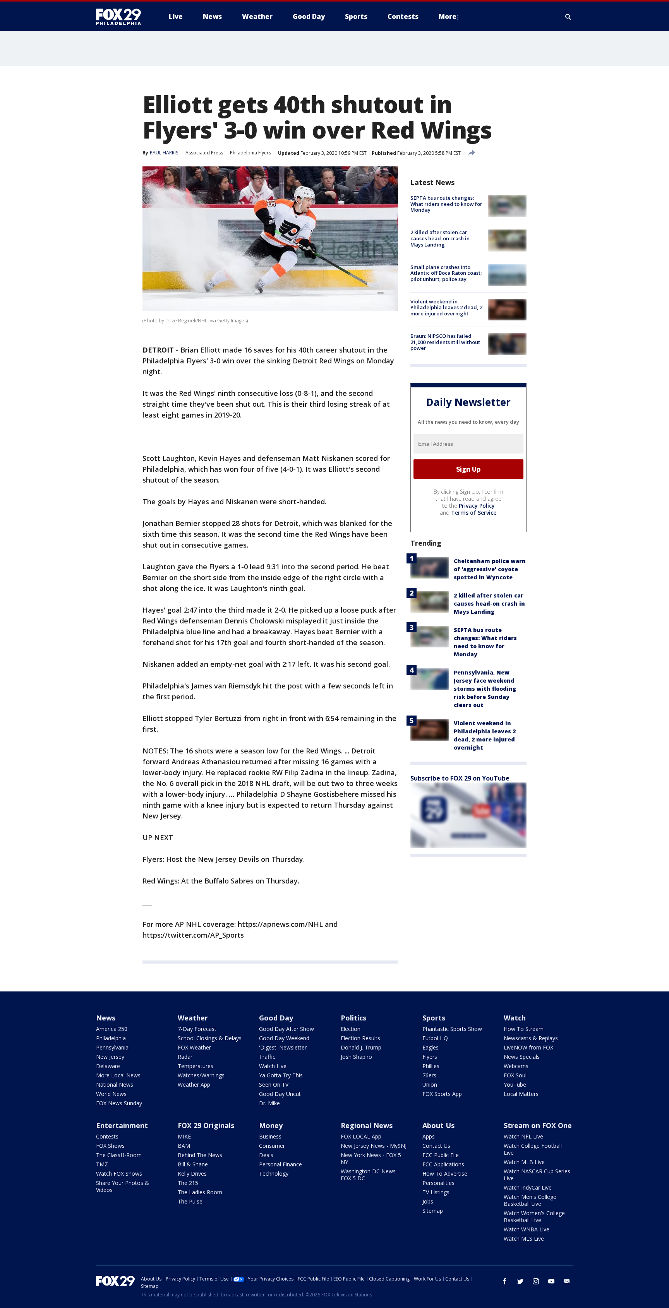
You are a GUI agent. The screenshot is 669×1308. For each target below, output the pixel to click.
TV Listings (435, 1192)
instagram (536, 1281)
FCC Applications (443, 1164)
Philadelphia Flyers (250, 152)
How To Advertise (444, 1173)
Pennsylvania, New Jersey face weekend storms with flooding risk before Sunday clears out (485, 689)
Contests (107, 1136)
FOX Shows (110, 1145)
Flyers (429, 1056)
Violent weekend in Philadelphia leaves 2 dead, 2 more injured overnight (446, 307)
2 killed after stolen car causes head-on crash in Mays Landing (440, 238)
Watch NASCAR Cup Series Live (537, 1175)
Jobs (427, 1201)
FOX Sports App (442, 1093)
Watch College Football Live (533, 1149)
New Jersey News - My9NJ (374, 1145)
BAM (184, 1145)
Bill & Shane (193, 1164)
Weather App (194, 1084)
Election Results (360, 1038)
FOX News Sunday (119, 1103)
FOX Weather (194, 1047)
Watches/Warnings (201, 1075)
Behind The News (200, 1155)
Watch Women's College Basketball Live (534, 1216)
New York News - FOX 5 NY (371, 1158)
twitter (520, 1281)
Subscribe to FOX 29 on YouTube (459, 778)
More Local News (118, 1075)
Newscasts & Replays (531, 1038)
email (567, 1281)
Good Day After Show (286, 1028)
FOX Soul (515, 1075)
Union (429, 1084)
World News (111, 1093)
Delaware (108, 1066)
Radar (185, 1056)
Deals (266, 1155)
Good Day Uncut (280, 1093)
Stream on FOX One (538, 1125)
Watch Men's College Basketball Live (530, 1200)
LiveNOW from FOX (528, 1047)
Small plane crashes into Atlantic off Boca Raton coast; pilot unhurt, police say (446, 273)
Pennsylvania (112, 1047)
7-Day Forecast (197, 1028)
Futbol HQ (435, 1038)
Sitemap (432, 1210)
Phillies (430, 1066)
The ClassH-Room (119, 1155)
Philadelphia (111, 1038)
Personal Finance (280, 1164)
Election (350, 1028)
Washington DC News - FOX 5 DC (370, 1175)
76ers (429, 1075)
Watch (515, 1017)
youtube (551, 1281)
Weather (193, 1017)
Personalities (438, 1182)
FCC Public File (440, 1155)
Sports (433, 1017)
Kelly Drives (192, 1173)
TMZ (102, 1164)
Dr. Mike (269, 1103)
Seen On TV (273, 1084)
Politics (353, 1017)
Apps (428, 1136)
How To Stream (524, 1028)
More (447, 16)
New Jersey (110, 1056)
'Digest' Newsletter (283, 1047)
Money (271, 1125)
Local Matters (521, 1093)
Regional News (367, 1125)
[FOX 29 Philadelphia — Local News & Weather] (121, 16)
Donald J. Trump (361, 1047)
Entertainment (122, 1125)
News (105, 1017)
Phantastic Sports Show (452, 1028)
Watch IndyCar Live (528, 1187)
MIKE (184, 1136)
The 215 (188, 1182)
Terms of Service (473, 512)
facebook (505, 1281)
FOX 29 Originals (206, 1125)
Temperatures (195, 1066)
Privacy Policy (477, 505)
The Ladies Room (200, 1192)
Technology (273, 1173)
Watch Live (272, 1066)
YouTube (515, 1084)
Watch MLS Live (524, 1238)
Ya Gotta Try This (281, 1075)
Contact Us (436, 1145)
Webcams (516, 1066)
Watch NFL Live (523, 1136)
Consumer (272, 1145)
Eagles (430, 1047)
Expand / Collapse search (568, 16)
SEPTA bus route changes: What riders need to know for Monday (446, 203)
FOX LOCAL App (361, 1136)
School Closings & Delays (210, 1038)
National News (114, 1084)
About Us (438, 1125)
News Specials (522, 1056)
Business (270, 1136)
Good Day (276, 1017)
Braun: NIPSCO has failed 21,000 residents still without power (445, 341)
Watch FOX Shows (119, 1173)
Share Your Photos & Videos (122, 1186)
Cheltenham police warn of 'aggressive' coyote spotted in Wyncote (490, 569)
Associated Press (204, 152)
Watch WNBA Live (526, 1229)
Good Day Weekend (284, 1038)
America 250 (111, 1028)
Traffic (267, 1056)
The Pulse (190, 1201)
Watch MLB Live (524, 1162)
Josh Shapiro (356, 1056)
